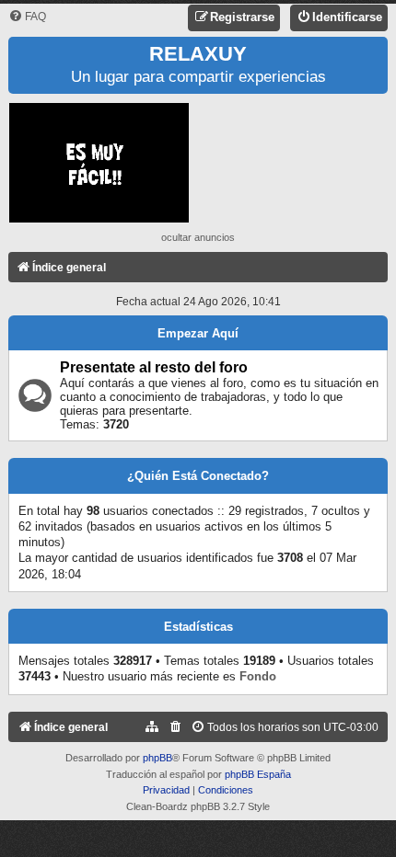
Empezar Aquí (198, 333)
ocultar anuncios (198, 237)
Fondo (257, 676)
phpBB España (258, 774)
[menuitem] (27, 17)
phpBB (157, 757)
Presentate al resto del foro (154, 367)
